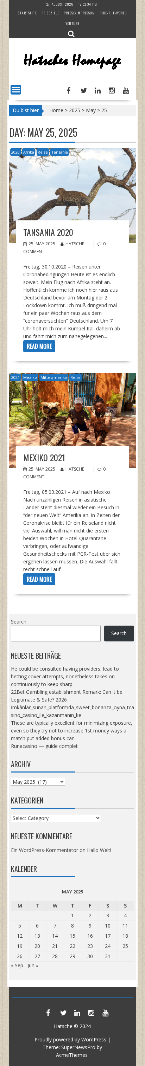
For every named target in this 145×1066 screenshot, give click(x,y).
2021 (15, 377)
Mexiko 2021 (44, 457)
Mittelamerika (53, 377)
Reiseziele (50, 12)
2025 (74, 110)
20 (37, 946)
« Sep (17, 965)
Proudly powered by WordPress (70, 1039)
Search (18, 621)
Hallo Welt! (99, 850)
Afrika (28, 152)
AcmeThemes (72, 1055)
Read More (39, 346)
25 (125, 946)
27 (37, 956)
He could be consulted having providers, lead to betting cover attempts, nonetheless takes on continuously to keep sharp (65, 676)
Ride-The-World (113, 12)
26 (20, 956)
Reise (43, 152)
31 (108, 956)
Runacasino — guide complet (44, 746)
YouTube (72, 23)
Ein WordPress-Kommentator (44, 850)
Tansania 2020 (48, 232)
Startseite (27, 12)
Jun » (32, 965)
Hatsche (74, 244)
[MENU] (16, 90)
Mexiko (30, 377)
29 (72, 956)
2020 (15, 152)
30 (90, 956)
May (91, 110)
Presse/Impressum (79, 12)
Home (56, 110)
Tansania (59, 152)
